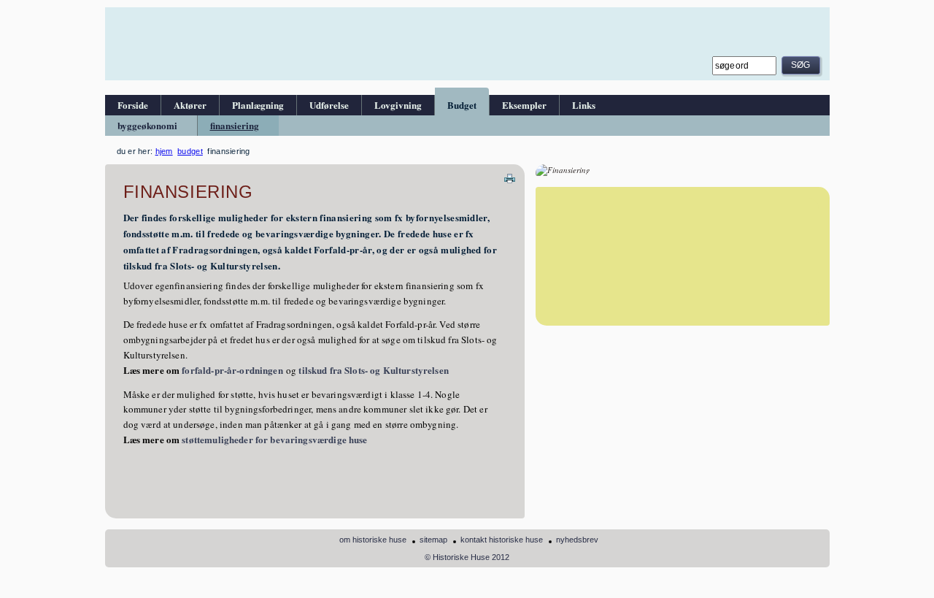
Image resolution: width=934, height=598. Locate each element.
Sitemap (433, 539)
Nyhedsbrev (577, 539)
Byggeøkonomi (147, 125)
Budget (461, 105)
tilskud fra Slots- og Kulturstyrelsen (373, 370)
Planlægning (258, 105)
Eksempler (524, 105)
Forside (132, 105)
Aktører (190, 105)
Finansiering (234, 125)
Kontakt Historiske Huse (501, 539)
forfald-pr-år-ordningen (231, 370)
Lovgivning (398, 105)
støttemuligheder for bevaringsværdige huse (274, 439)
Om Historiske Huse (372, 539)
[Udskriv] (510, 177)
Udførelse (329, 105)
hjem (164, 151)
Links (583, 105)
